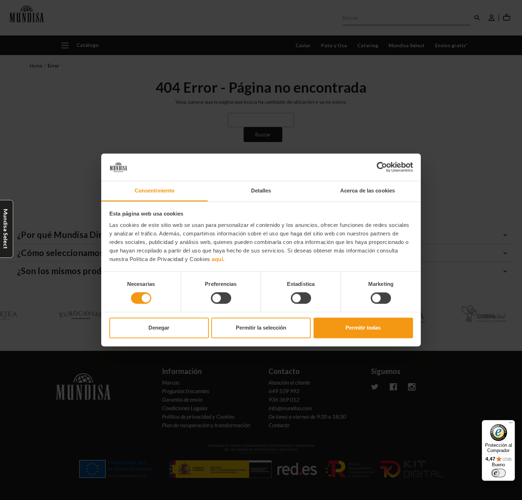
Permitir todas (363, 328)
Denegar (158, 328)
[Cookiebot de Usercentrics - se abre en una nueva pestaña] (382, 167)
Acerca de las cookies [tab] (367, 191)
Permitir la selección (261, 328)
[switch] (221, 298)
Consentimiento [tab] (154, 191)
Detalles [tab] (261, 191)
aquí (217, 259)
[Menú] (510, 424)
